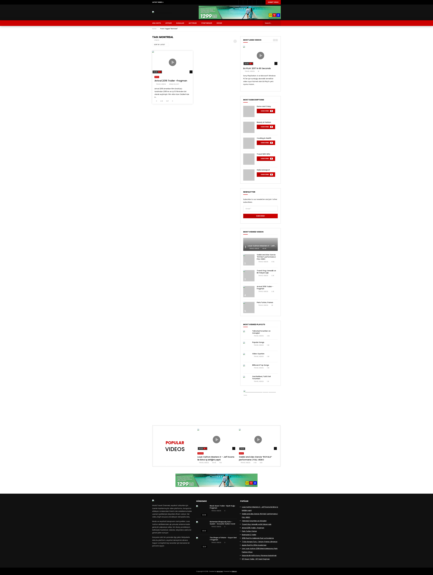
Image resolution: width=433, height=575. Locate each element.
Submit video (273, 2)
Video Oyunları (258, 354)
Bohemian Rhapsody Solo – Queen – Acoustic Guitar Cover (222, 523)
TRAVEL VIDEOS (161, 84)
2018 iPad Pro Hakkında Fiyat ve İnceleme (258, 538)
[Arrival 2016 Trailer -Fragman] (249, 291)
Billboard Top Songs (260, 365)
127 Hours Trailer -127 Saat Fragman (256, 559)
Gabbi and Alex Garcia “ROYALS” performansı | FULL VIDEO (266, 257)
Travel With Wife (263, 154)
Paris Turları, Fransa (265, 302)
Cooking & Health (264, 138)
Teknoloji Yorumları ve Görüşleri (261, 332)
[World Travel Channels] (162, 12)
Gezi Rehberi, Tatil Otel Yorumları (261, 377)
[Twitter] (245, 2)
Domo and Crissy (264, 106)
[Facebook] (240, 2)
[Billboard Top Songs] (246, 368)
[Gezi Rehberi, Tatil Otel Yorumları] (246, 379)
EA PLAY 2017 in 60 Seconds (257, 68)
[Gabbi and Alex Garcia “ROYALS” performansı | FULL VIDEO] (249, 259)
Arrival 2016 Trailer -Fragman (170, 80)
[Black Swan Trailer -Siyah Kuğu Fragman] (201, 511)
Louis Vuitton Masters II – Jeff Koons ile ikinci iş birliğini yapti (275, 246)
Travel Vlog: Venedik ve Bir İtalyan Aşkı (266, 272)
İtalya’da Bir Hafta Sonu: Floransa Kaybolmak (259, 555)
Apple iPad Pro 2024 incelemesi (254, 545)
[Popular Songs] (246, 345)
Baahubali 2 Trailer (249, 535)
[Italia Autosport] (249, 175)
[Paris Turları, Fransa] (249, 307)
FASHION (200, 453)
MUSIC (241, 453)
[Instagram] (250, 2)
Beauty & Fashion (264, 122)
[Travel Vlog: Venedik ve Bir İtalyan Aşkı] (249, 275)
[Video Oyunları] (246, 356)
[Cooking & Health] (249, 143)
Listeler (168, 23)
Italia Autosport (263, 170)
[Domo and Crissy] (249, 111)
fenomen (220, 571)
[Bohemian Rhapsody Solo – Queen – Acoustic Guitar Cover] (201, 526)
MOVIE (157, 77)
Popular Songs (258, 342)
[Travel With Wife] (249, 159)
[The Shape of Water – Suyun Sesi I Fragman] (201, 542)
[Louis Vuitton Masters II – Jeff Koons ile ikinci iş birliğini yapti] (260, 244)
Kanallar (180, 23)
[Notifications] (259, 2)
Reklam (234, 571)
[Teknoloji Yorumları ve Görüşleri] (246, 333)
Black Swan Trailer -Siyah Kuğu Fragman (222, 507)
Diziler (219, 23)
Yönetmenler (206, 23)
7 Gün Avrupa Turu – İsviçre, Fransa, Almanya (259, 542)
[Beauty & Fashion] (249, 127)
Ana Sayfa (156, 23)
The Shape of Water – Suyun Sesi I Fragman (223, 538)
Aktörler (193, 23)
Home (154, 29)
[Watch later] (254, 2)
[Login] (263, 2)
